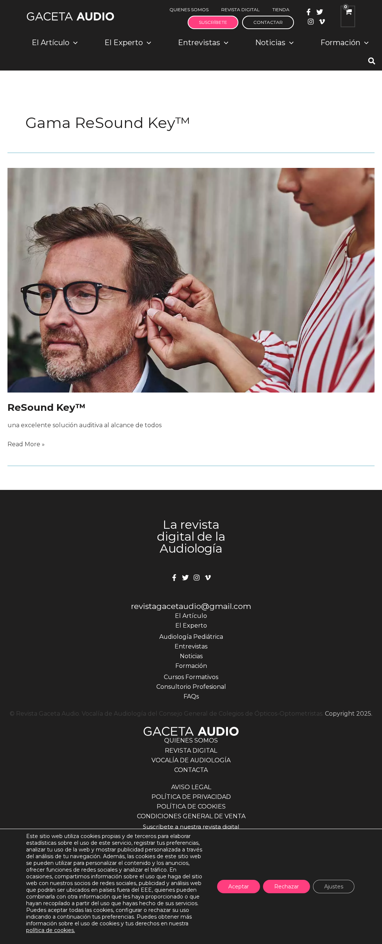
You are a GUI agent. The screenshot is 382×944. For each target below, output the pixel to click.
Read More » (26, 444)
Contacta (191, 769)
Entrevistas (191, 646)
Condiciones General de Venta (191, 816)
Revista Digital (191, 750)
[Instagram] (310, 21)
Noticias (191, 656)
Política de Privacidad (191, 796)
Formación (191, 665)
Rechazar (286, 886)
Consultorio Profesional (191, 686)
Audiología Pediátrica (191, 636)
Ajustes (333, 886)
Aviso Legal (191, 787)
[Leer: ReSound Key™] (191, 279)
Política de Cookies (191, 806)
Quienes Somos (191, 740)
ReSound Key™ (46, 407)
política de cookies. (50, 930)
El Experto (191, 625)
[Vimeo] (322, 21)
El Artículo (191, 615)
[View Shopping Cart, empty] (348, 16)
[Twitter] (319, 12)
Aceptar (238, 886)
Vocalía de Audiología (191, 760)
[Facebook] (308, 12)
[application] (73, 42)
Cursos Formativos (191, 677)
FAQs (191, 696)
